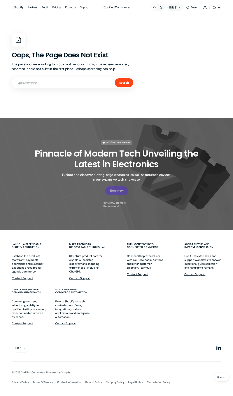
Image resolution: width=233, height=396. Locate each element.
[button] (192, 7)
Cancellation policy (158, 382)
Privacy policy (20, 382)
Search (124, 83)
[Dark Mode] (157, 7)
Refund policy (93, 382)
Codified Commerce (33, 372)
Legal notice (135, 382)
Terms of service (43, 382)
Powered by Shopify (58, 372)
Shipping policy (115, 382)
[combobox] (73, 82)
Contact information (69, 382)
